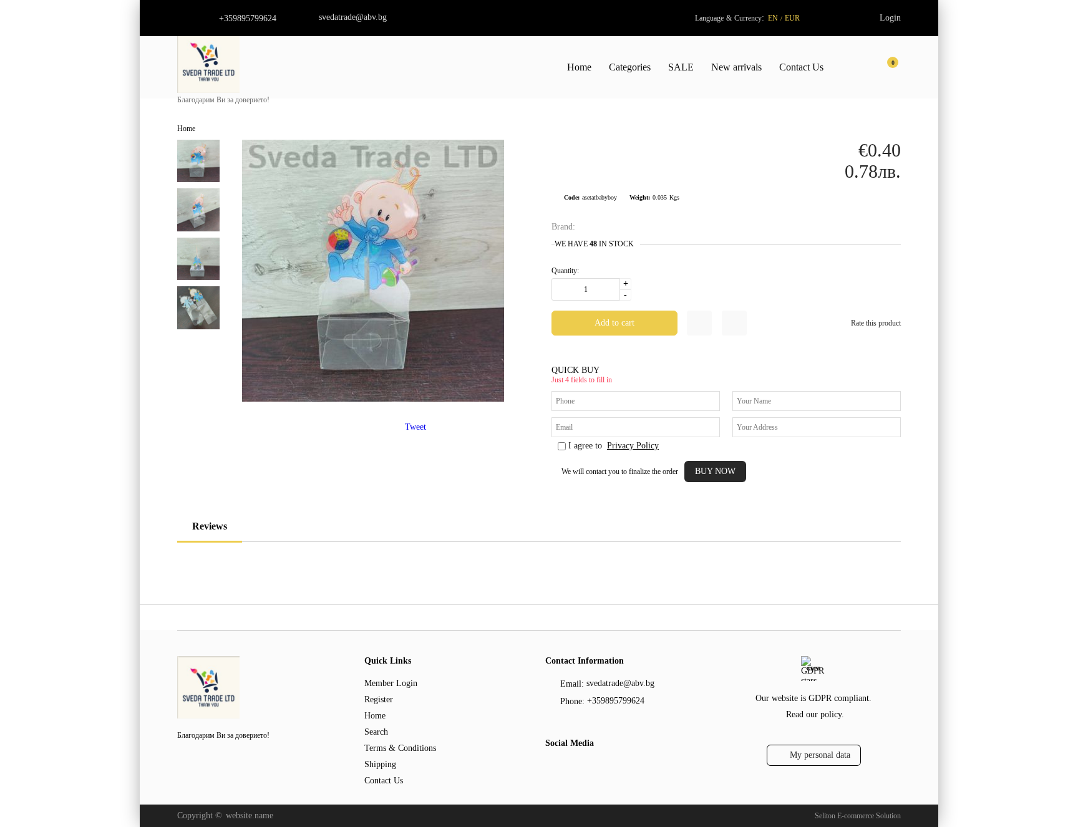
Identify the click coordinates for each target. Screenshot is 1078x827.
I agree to (613, 445)
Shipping (380, 764)
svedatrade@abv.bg (353, 17)
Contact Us (801, 67)
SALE (681, 67)
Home (579, 67)
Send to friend (734, 323)
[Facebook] (552, 768)
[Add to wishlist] (699, 323)
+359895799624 (247, 18)
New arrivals (736, 67)
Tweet (415, 427)
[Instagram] (574, 768)
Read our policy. (815, 714)
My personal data (820, 755)
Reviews (209, 526)
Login (890, 17)
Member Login (390, 683)
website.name (249, 815)
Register (378, 699)
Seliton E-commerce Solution (858, 815)
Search (376, 732)
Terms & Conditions (400, 748)
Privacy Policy (633, 445)
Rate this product (876, 323)
